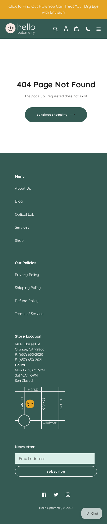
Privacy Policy (27, 274)
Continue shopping (52, 114)
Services (22, 227)
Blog (19, 201)
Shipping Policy (28, 287)
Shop (19, 240)
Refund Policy (27, 300)
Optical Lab (24, 214)
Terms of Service (29, 313)
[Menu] (98, 28)
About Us (23, 188)
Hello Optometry (50, 508)
